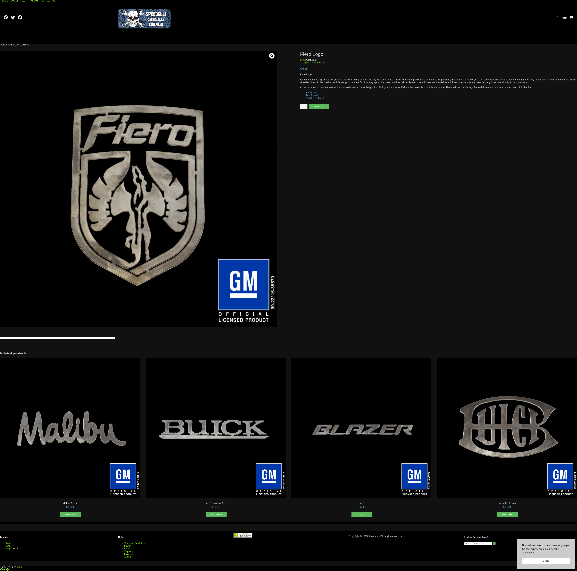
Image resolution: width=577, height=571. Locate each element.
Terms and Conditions (134, 543)
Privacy (127, 546)
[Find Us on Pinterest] (5, 17)
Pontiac (14, 45)
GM (7, 45)
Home (2, 45)
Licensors (128, 554)
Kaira (19, 567)
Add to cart (319, 106)
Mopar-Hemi (12, 548)
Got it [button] (546, 561)
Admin (127, 556)
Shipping (128, 551)
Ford (8, 543)
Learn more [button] (528, 552)
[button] (272, 56)
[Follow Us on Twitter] (12, 17)
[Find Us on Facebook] (19, 17)
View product (70, 514)
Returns (127, 548)
